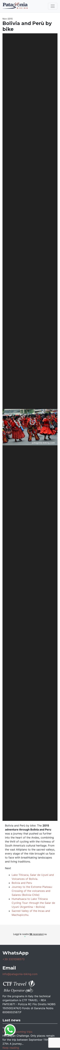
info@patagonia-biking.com (20, 974)
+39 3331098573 (13, 959)
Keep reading (10, 1047)
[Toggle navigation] (52, 6)
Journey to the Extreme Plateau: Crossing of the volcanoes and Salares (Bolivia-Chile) (32, 890)
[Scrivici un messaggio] (10, 1029)
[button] (6, 427)
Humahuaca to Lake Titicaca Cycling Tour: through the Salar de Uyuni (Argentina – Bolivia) (33, 902)
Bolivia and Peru (22, 882)
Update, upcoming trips (17, 1031)
